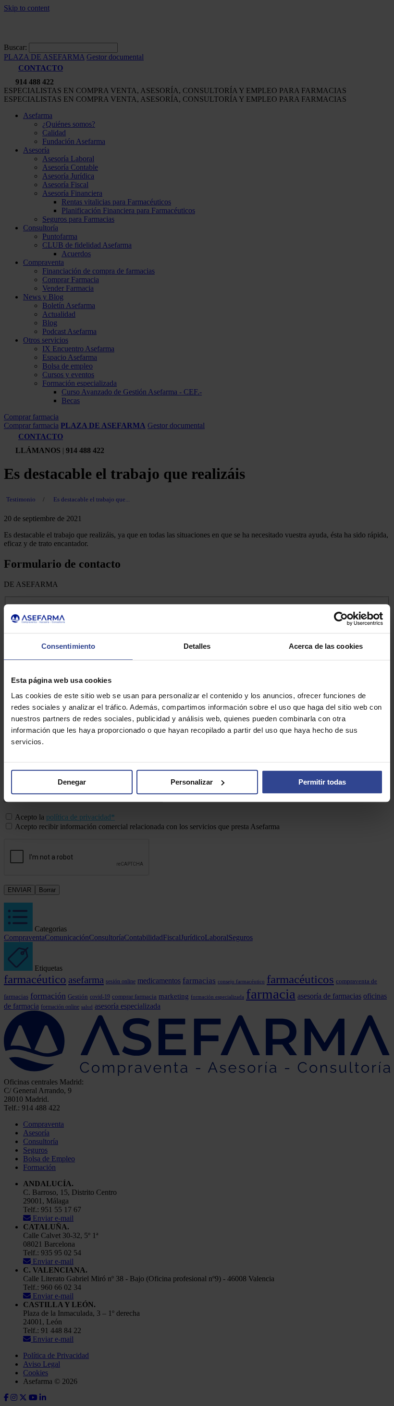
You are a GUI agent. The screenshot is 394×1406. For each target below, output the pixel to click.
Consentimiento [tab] (68, 646)
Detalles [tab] (197, 646)
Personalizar (192, 782)
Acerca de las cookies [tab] (326, 646)
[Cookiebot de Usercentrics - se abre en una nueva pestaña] (341, 618)
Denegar (72, 782)
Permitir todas (322, 782)
